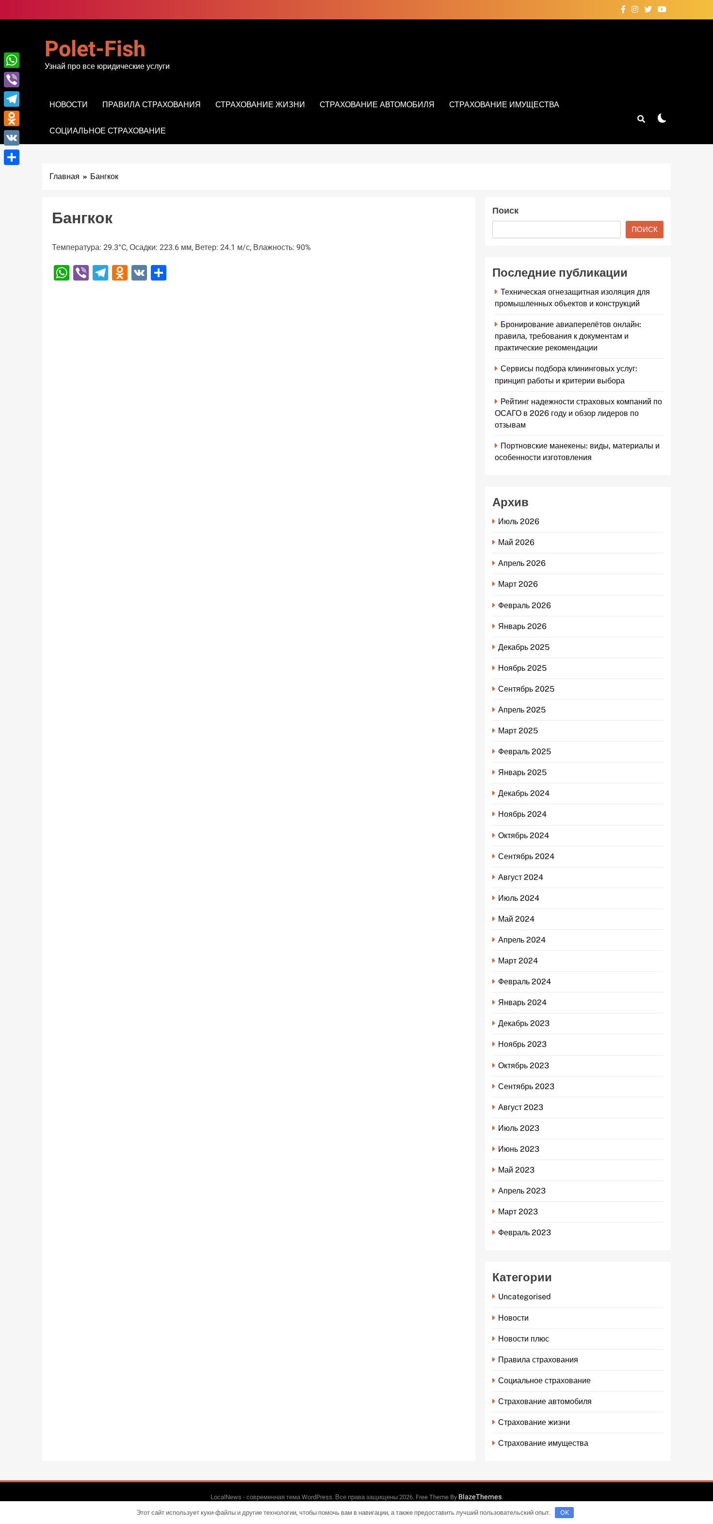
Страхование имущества (504, 104)
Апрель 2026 (522, 563)
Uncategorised (524, 1296)
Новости (68, 104)
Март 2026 (518, 584)
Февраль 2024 (524, 981)
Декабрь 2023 (524, 1023)
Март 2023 (518, 1211)
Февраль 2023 (524, 1232)
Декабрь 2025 (524, 647)
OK (564, 1512)
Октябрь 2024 (523, 835)
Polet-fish (95, 49)
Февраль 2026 (524, 605)
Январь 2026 (522, 626)
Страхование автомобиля (377, 104)
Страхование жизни (260, 104)
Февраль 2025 (524, 751)
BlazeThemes (480, 1497)
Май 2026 (516, 542)
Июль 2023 (518, 1128)
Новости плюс (523, 1338)
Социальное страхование (107, 130)
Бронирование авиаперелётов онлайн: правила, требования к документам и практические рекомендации (568, 336)
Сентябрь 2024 (526, 856)
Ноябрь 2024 (522, 814)
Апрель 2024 (522, 939)
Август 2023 (520, 1107)
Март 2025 (518, 730)
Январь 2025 (522, 772)
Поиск (505, 210)
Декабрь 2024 (524, 793)
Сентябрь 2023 (526, 1086)
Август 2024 (520, 877)
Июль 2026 (518, 521)
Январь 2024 (522, 1002)
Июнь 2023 (518, 1149)
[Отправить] (11, 157)
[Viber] (11, 79)
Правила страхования (151, 104)
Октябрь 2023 (523, 1065)
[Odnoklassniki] (11, 118)
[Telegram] (11, 99)
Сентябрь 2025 (526, 689)
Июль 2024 (518, 898)
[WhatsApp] (11, 60)
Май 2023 (516, 1170)
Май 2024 (516, 919)
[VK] (11, 138)
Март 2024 (518, 960)
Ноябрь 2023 (522, 1044)
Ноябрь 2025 (522, 668)
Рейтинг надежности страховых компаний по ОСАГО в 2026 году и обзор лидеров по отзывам (578, 413)
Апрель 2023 (522, 1190)
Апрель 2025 (522, 709)
